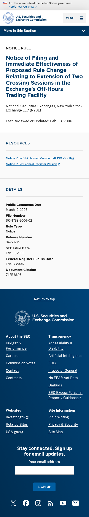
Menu (70, 18)
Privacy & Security (63, 424)
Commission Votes (20, 363)
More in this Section (19, 31)
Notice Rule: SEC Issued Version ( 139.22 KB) (39, 158)
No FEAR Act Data (63, 378)
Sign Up (44, 487)
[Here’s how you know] (44, 5)
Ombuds (55, 385)
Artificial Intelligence (65, 356)
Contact (12, 370)
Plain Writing (58, 417)
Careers (12, 356)
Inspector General (62, 370)
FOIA (52, 363)
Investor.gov (15, 417)
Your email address (44, 462)
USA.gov (13, 432)
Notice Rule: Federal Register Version (31, 164)
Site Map (55, 432)
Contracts (14, 378)
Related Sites (17, 424)
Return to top (44, 299)
